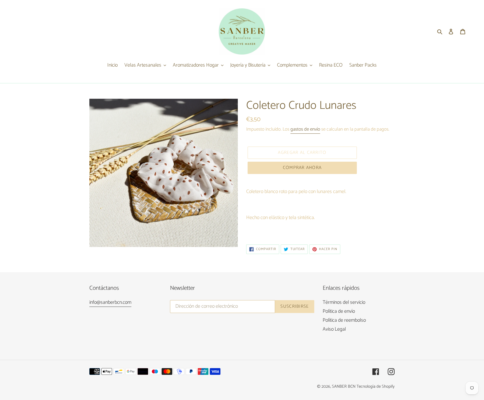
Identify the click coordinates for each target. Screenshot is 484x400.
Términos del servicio (344, 302)
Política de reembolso (344, 320)
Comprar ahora (302, 167)
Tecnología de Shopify (376, 386)
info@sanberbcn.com (110, 302)
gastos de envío (305, 129)
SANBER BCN (343, 386)
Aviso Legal (334, 329)
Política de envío (339, 311)
